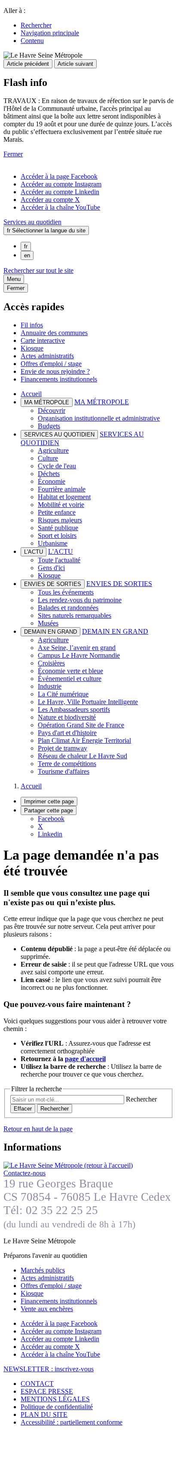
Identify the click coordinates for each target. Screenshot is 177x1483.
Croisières (51, 663)
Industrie (49, 686)
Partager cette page (48, 810)
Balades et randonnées (68, 607)
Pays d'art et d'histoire (67, 732)
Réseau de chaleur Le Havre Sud (82, 756)
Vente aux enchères (47, 1308)
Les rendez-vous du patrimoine (80, 600)
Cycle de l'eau (57, 466)
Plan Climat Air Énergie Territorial (84, 740)
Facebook (51, 818)
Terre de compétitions (67, 763)
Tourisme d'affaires (63, 771)
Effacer (23, 1108)
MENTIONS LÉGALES (55, 1399)
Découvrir (51, 410)
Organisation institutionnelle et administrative (99, 418)
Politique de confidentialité (57, 1406)
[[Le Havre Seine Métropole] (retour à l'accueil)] (68, 1165)
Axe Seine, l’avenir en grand (77, 647)
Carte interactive (43, 340)
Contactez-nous (24, 1173)
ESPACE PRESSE (47, 1391)
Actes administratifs (47, 356)
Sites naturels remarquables (74, 615)
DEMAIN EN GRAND (115, 631)
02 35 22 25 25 (62, 1210)
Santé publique (58, 527)
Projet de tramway (62, 748)
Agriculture (53, 450)
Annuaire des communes (54, 332)
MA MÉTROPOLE (101, 402)
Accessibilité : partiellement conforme (71, 1422)
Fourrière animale (61, 489)
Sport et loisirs (57, 535)
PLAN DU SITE (44, 1414)
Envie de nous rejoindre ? (55, 371)
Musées (48, 623)
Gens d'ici (51, 567)
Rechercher (36, 25)
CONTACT (37, 1383)
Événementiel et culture (69, 678)
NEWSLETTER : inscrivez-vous (48, 1369)
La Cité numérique (63, 694)
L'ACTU (60, 551)
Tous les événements (66, 592)
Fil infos (32, 325)
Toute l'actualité (59, 560)
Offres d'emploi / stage (51, 363)
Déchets (49, 473)
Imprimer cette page (49, 801)
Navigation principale (50, 33)
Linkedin (50, 834)
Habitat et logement (64, 496)
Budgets (49, 426)
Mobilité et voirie (61, 504)
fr (25, 246)
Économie (51, 481)
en (27, 255)
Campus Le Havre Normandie (79, 655)
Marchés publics (43, 1270)
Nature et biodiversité (67, 717)
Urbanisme (52, 543)
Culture (48, 458)
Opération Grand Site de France (81, 725)
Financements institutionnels (59, 379)
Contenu (32, 40)
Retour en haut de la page (38, 1128)
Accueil (31, 393)
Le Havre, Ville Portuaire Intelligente (88, 701)
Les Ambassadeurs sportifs (74, 709)
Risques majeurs (60, 520)
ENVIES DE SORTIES (119, 583)
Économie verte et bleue (70, 670)
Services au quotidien (32, 222)
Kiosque (32, 348)
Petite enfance (57, 512)
